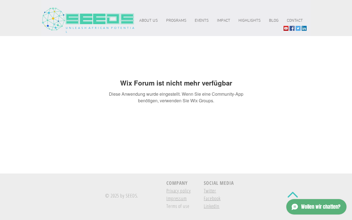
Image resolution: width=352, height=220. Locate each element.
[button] (223, 20)
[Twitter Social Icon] (298, 28)
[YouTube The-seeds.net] (286, 28)
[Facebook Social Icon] (292, 28)
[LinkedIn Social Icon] (304, 28)
